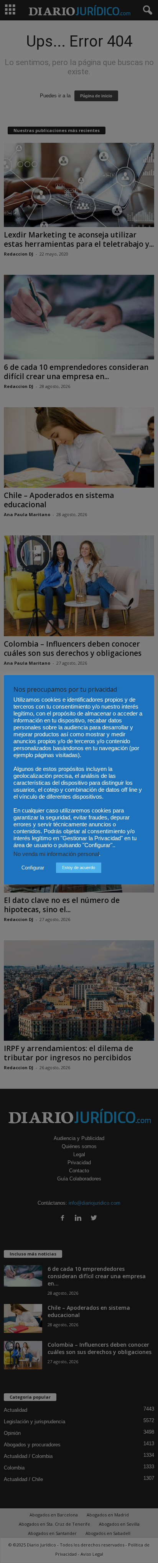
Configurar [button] (32, 868)
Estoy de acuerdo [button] (78, 867)
